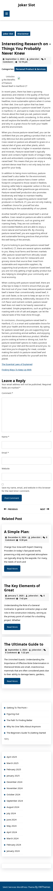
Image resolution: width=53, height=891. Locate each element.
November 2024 (15, 788)
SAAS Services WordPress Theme (19, 887)
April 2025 (12, 756)
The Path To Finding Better (19, 720)
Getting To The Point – (17, 707)
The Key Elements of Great (22, 587)
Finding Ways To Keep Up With (17, 369)
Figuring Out (13, 713)
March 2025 (13, 763)
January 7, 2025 (16, 595)
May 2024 (12, 825)
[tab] (7, 14)
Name (5, 436)
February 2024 (14, 844)
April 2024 (12, 832)
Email (5, 452)
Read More (13, 569)
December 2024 (14, 781)
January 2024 (13, 851)
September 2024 (15, 800)
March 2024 (13, 838)
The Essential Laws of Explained (17, 364)
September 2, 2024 (15, 59)
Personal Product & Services (31, 69)
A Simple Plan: (16, 531)
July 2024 (11, 813)
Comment (7, 393)
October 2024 (13, 794)
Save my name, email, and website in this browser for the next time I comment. (26, 489)
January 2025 (13, 775)
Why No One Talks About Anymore (24, 726)
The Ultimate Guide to (23, 644)
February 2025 (14, 769)
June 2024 (12, 819)
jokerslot (34, 59)
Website (5, 468)
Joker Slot (26, 4)
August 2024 (13, 807)
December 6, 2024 (17, 537)
